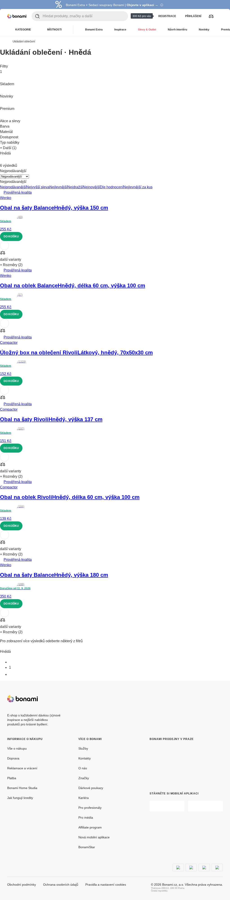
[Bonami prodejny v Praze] (179, 762)
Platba (11, 778)
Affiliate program (90, 827)
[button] (115, 253)
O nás (82, 768)
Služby (83, 748)
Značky (83, 778)
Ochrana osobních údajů (60, 884)
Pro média (85, 817)
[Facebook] (208, 698)
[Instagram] (219, 698)
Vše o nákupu (17, 748)
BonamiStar (86, 847)
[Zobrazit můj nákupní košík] (220, 16)
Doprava (13, 758)
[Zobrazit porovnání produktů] (211, 16)
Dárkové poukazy (90, 788)
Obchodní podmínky (21, 884)
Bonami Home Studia (22, 788)
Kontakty (84, 758)
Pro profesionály (90, 807)
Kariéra (83, 798)
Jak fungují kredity (20, 798)
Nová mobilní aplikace (94, 837)
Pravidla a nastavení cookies (105, 884)
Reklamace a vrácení (22, 768)
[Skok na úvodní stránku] (16, 16)
